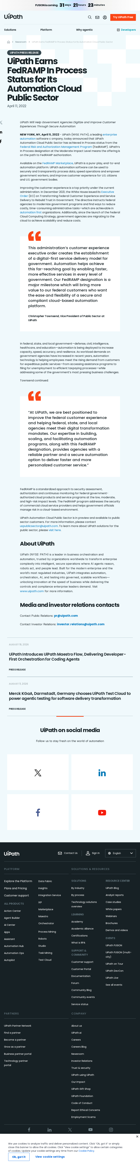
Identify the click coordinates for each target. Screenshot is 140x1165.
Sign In (96, 853)
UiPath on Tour (114, 964)
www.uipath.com (32, 591)
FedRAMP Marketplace (57, 163)
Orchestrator (46, 923)
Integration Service (49, 895)
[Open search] (90, 17)
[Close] (137, 1136)
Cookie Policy (86, 1151)
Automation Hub (14, 946)
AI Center (9, 925)
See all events (114, 985)
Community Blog (81, 990)
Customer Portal (81, 969)
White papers (114, 909)
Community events (83, 997)
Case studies (113, 902)
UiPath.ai (76, 1032)
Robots (42, 938)
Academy (77, 921)
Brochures (112, 923)
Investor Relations (81, 1061)
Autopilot (9, 960)
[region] (70, 1149)
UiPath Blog (112, 888)
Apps (7, 932)
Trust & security (80, 1068)
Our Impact (78, 1082)
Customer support (16, 895)
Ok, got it (19, 1157)
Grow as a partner (14, 1046)
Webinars (111, 916)
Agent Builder (12, 918)
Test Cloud (44, 960)
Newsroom (77, 1054)
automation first (31, 212)
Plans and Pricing (15, 888)
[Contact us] (97, 17)
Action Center (12, 911)
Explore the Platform (18, 881)
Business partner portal (17, 1054)
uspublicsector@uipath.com (39, 526)
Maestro (43, 916)
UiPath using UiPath (82, 1075)
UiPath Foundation (82, 1096)
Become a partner (15, 1039)
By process (77, 895)
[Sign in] (105, 17)
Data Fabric (45, 881)
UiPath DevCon (114, 971)
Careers (76, 1039)
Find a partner (12, 1032)
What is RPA (78, 942)
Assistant (9, 939)
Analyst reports (115, 895)
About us (76, 1025)
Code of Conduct (81, 1103)
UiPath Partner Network (17, 1025)
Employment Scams (83, 1117)
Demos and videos (117, 930)
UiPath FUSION (114, 945)
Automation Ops (14, 953)
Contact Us (71, 853)
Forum (75, 983)
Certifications (79, 935)
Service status (79, 1004)
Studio (42, 946)
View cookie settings (50, 1157)
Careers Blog (78, 1046)
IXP (40, 902)
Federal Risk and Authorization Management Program (56, 147)
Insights (42, 888)
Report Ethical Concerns (85, 1110)
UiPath (112, 978)
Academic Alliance (82, 928)
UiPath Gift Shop (81, 1089)
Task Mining (45, 953)
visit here (55, 530)
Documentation (80, 976)
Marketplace (45, 909)
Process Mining (47, 931)
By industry (77, 888)
